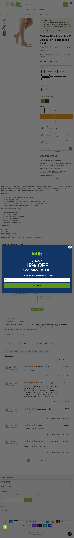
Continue (37, 285)
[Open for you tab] (5, 527)
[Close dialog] (69, 247)
